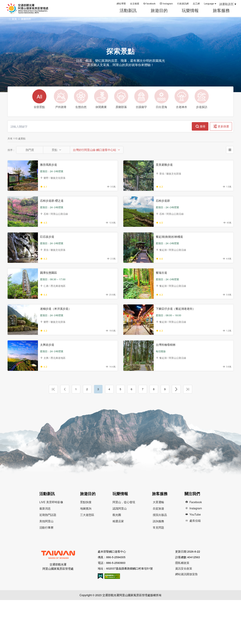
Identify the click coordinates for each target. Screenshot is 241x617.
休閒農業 (101, 107)
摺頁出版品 (160, 515)
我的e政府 (100, 576)
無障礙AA (112, 576)
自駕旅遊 (158, 508)
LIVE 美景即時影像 (51, 502)
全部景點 (39, 101)
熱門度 (30, 150)
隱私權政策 (182, 563)
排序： (11, 150)
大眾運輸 (158, 502)
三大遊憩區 (87, 515)
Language (209, 3)
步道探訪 (201, 107)
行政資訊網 (183, 3)
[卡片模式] (229, 149)
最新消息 (45, 508)
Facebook (195, 502)
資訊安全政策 (183, 568)
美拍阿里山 (46, 521)
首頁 (14, 18)
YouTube (195, 514)
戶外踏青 (61, 107)
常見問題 (158, 527)
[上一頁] (64, 389)
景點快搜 (85, 502)
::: (113, 3)
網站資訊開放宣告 (186, 574)
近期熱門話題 (47, 515)
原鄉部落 (121, 107)
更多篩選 (223, 126)
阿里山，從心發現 (124, 502)
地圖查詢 (85, 508)
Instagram (168, 3)
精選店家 (118, 521)
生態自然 (81, 107)
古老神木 (181, 107)
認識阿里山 (120, 508)
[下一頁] (176, 389)
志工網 (196, 3)
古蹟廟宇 (141, 107)
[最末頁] (187, 389)
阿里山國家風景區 (31, 8)
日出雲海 (161, 107)
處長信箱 (195, 521)
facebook (151, 3)
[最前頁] (53, 389)
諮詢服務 (158, 521)
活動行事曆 (46, 527)
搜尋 (202, 126)
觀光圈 (117, 515)
